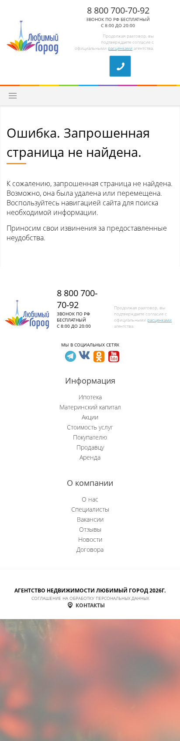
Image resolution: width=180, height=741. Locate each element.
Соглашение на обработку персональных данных (90, 598)
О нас (90, 499)
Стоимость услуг (90, 427)
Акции (90, 417)
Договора (90, 549)
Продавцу (90, 447)
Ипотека (90, 397)
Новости (90, 539)
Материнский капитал (90, 407)
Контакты (90, 605)
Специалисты (90, 509)
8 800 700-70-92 (118, 10)
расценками (120, 48)
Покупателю (90, 437)
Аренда (90, 457)
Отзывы (90, 529)
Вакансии (90, 519)
